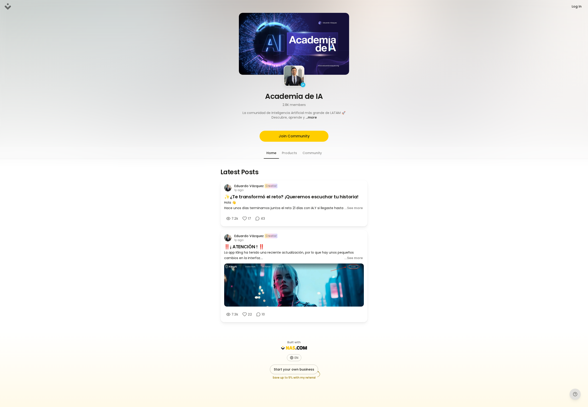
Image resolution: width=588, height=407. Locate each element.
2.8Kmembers (294, 105)
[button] (294, 115)
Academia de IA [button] (294, 96)
